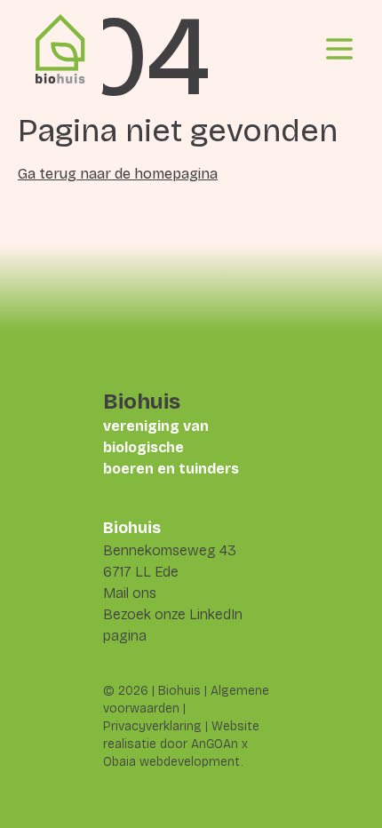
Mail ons (129, 593)
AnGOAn (214, 744)
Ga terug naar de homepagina (118, 173)
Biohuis (179, 690)
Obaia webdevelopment (172, 761)
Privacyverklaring (152, 726)
